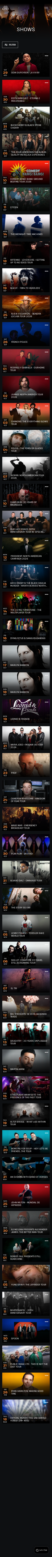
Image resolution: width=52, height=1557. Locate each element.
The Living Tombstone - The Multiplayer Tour (26, 611)
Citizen (14, 207)
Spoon (15, 1338)
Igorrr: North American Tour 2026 (27, 476)
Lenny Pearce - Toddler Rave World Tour (27, 934)
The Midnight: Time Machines (27, 234)
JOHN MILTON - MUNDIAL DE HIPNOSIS (25, 1203)
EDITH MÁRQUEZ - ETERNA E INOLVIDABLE (25, 99)
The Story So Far (20, 907)
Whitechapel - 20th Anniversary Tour (21, 1311)
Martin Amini (17, 1069)
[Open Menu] (46, 8)
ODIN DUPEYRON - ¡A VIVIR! (25, 72)
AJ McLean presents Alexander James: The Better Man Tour (29, 1230)
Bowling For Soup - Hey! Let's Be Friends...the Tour (29, 1150)
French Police (19, 342)
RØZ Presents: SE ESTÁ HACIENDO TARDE (28, 1015)
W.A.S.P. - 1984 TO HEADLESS (25, 288)
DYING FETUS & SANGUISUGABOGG (27, 638)
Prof (14, 773)
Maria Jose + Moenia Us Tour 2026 (27, 746)
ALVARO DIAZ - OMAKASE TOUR (26, 880)
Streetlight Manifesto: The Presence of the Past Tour (25, 1096)
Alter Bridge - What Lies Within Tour (28, 1123)
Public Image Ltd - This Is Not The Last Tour (29, 1365)
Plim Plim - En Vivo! (22, 853)
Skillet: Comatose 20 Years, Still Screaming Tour (27, 961)
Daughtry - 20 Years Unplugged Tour (28, 1042)
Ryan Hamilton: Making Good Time (27, 1392)
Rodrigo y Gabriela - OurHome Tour (27, 369)
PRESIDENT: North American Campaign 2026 (26, 557)
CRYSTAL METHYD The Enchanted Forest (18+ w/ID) (28, 1419)
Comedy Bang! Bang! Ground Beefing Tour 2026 (26, 180)
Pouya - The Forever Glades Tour (27, 449)
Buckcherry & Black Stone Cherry (26, 126)
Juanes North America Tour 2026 (27, 395)
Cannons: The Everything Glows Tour (29, 422)
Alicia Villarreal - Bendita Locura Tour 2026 (26, 315)
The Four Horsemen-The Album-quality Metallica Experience (29, 153)
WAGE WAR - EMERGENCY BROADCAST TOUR (24, 826)
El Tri (14, 988)
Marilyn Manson (19, 665)
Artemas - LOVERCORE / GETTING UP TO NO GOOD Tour (27, 261)
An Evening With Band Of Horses (29, 1177)
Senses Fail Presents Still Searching (25, 1257)
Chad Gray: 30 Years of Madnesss (23, 503)
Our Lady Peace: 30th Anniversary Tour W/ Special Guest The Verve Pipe (27, 530)
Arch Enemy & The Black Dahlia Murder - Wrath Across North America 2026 (28, 584)
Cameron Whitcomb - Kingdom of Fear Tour (28, 799)
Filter (12, 45)
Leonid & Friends (20, 719)
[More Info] (46, 56)
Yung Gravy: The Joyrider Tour (28, 1284)
